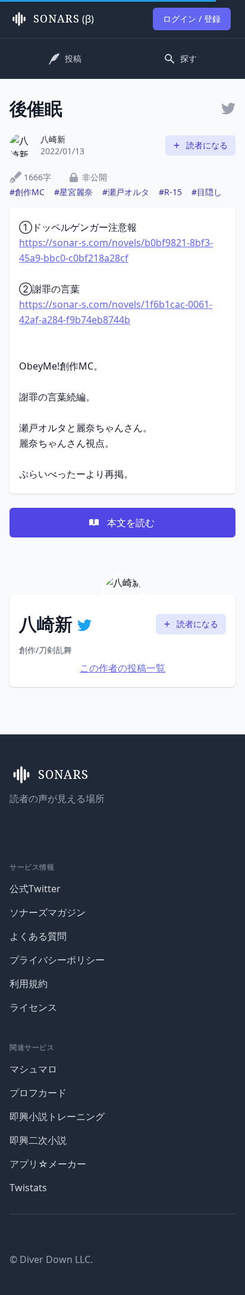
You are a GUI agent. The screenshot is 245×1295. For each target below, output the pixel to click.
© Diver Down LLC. (51, 1259)
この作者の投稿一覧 (122, 667)
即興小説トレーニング (57, 1116)
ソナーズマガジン (48, 912)
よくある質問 (38, 936)
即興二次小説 (38, 1140)
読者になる (207, 145)
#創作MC (27, 192)
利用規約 (29, 983)
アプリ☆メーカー (48, 1163)
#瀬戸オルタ (125, 192)
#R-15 (170, 192)
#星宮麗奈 (73, 192)
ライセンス (33, 1007)
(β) (63, 19)
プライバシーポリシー (57, 959)
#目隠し (206, 192)
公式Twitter (35, 888)
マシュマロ (33, 1069)
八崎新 (52, 139)
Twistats (28, 1187)
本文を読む (131, 522)
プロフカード (38, 1092)
